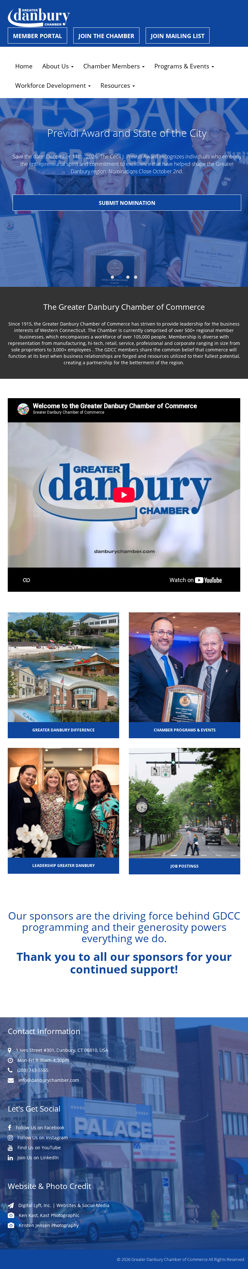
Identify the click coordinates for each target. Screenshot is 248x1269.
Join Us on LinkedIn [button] (37, 1157)
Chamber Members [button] (112, 66)
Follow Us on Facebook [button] (39, 1127)
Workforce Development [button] (51, 85)
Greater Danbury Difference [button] (63, 730)
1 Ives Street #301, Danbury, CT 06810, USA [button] (61, 1050)
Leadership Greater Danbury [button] (63, 865)
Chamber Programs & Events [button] (185, 730)
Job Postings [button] (184, 866)
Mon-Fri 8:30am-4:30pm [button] (42, 1060)
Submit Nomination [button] (127, 202)
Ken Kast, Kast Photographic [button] (48, 1215)
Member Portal (37, 36)
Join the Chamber (106, 36)
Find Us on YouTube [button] (38, 1147)
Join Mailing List (177, 36)
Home (24, 66)
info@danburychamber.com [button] (48, 1080)
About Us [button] (56, 66)
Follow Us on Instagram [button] (42, 1137)
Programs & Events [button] (182, 66)
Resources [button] (116, 85)
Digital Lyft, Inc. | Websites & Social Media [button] (63, 1205)
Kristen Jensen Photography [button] (48, 1225)
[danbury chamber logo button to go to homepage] (124, 17)
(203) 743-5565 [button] (32, 1070)
